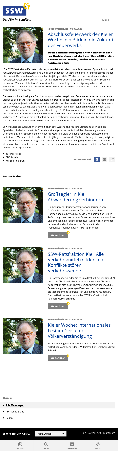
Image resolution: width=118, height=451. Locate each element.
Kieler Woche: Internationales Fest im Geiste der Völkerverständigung (79, 330)
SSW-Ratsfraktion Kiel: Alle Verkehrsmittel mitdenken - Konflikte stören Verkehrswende (77, 262)
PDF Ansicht (12, 157)
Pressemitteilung (15, 411)
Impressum (109, 432)
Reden (9, 418)
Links (83, 432)
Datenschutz (94, 432)
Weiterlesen (58, 235)
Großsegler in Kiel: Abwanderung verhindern (75, 196)
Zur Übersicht (13, 153)
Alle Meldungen (15, 405)
